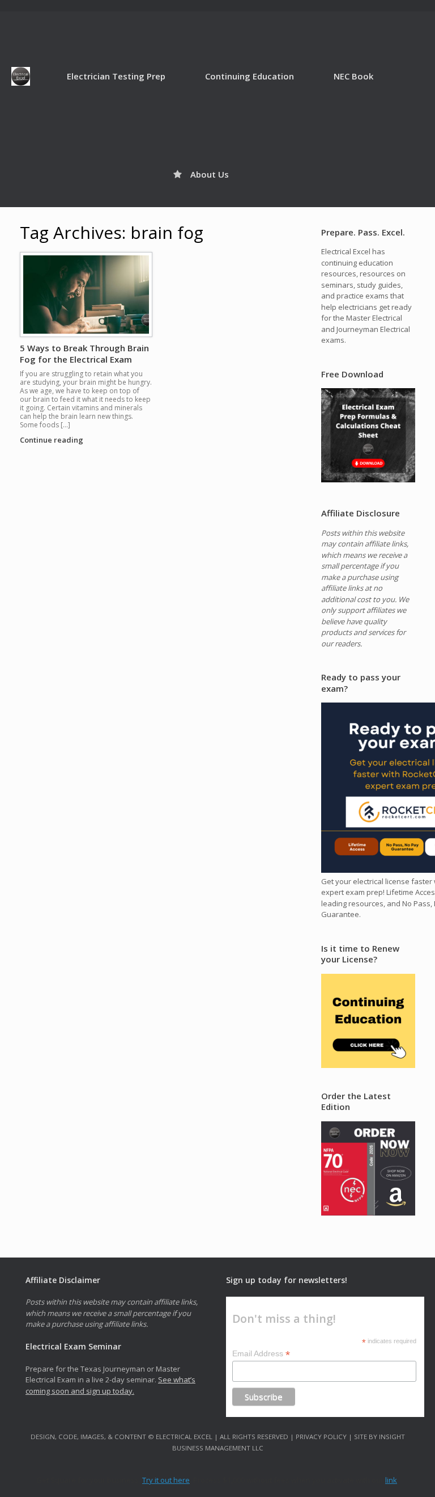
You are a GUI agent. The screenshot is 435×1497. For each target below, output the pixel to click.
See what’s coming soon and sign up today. (110, 1385)
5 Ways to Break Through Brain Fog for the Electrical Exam (84, 353)
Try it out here (166, 1480)
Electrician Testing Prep (116, 76)
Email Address (261, 1353)
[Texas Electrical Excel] (20, 76)
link (391, 1480)
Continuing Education (249, 76)
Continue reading (52, 440)
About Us (209, 174)
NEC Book (353, 76)
